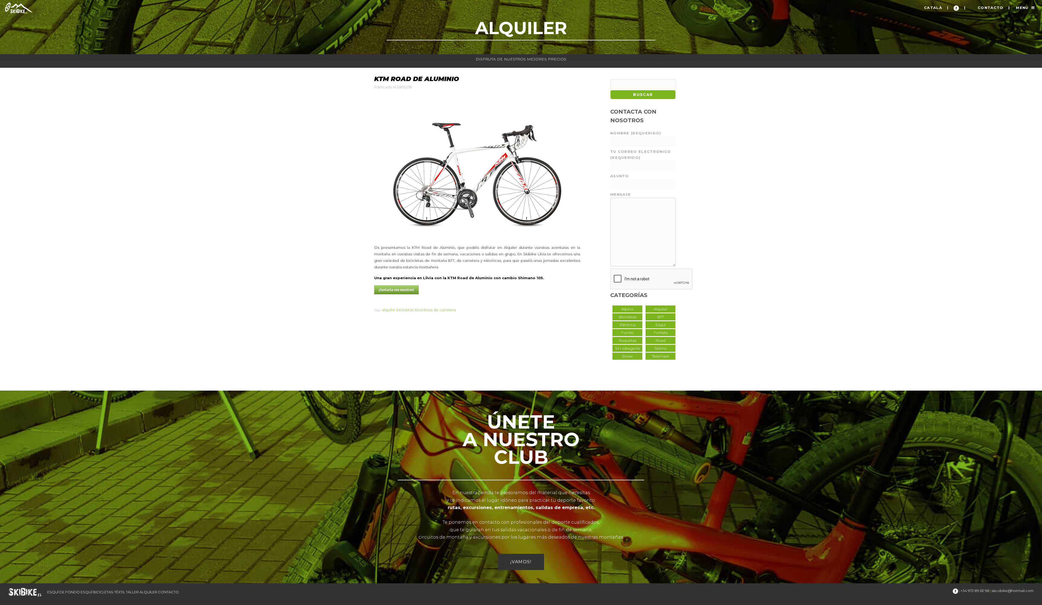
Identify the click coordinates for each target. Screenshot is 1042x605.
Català (933, 7)
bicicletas (405, 309)
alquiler (388, 309)
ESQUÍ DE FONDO (63, 592)
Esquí (660, 324)
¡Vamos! (520, 561)
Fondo (627, 332)
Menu (1022, 7)
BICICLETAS (103, 592)
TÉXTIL (119, 592)
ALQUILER (148, 592)
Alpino (627, 309)
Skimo (661, 348)
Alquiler (661, 309)
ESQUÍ (86, 592)
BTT (660, 316)
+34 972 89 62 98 (975, 590)
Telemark (660, 356)
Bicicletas (627, 316)
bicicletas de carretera (435, 309)
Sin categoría (627, 348)
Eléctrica (628, 324)
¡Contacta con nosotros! (396, 289)
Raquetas (627, 340)
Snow (627, 356)
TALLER (132, 592)
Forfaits (661, 332)
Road (660, 340)
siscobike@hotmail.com (1013, 590)
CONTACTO (990, 7)
